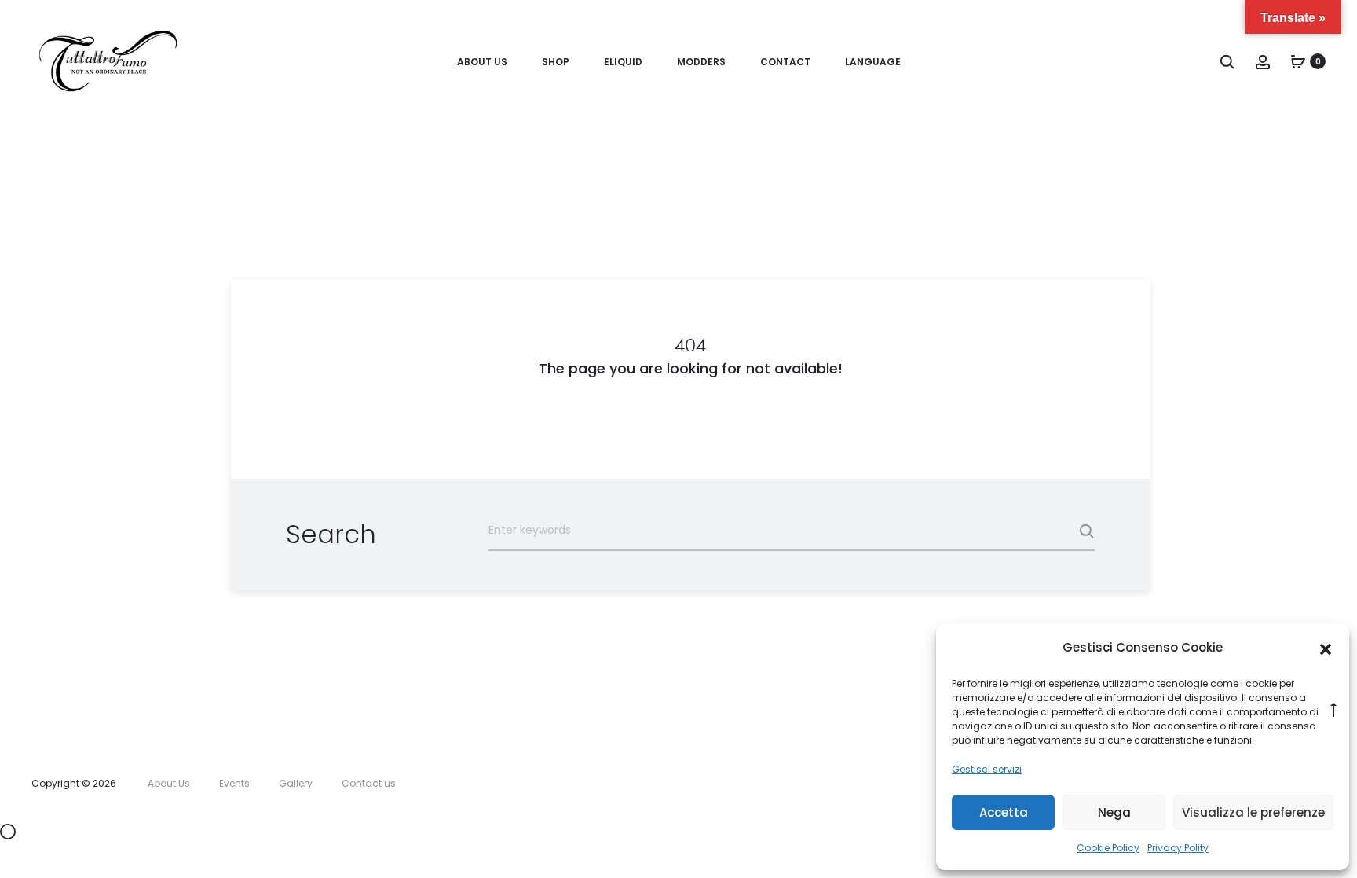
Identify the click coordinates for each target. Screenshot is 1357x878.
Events (234, 783)
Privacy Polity (1178, 847)
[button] (1325, 648)
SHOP (555, 61)
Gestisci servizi (987, 769)
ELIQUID (623, 61)
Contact (785, 61)
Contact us (369, 783)
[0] (1298, 61)
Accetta (1003, 812)
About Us (169, 783)
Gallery (296, 783)
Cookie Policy (1108, 847)
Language (873, 61)
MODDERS (701, 61)
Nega (1114, 812)
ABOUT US (482, 61)
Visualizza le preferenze (1253, 812)
